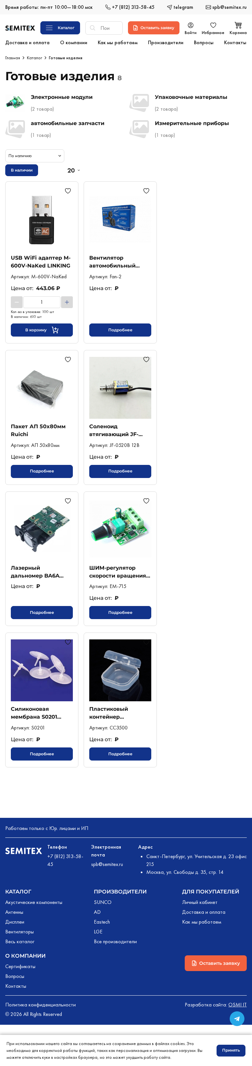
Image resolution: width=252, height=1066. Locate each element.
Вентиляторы (19, 931)
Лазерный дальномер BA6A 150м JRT (35, 572)
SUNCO (103, 902)
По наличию (20, 155)
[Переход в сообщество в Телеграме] (237, 1018)
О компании (25, 956)
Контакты (15, 986)
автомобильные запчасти (67, 123)
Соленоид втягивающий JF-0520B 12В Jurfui (113, 430)
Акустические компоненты (33, 902)
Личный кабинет (200, 902)
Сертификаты (20, 966)
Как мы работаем (201, 921)
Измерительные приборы (192, 123)
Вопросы (14, 976)
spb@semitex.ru (107, 864)
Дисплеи (14, 921)
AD (97, 912)
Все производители (115, 941)
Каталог (34, 58)
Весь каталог (19, 941)
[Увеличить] (67, 302)
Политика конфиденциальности (40, 1004)
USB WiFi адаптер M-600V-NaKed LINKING (41, 262)
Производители (120, 892)
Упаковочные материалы (191, 97)
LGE (98, 931)
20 (70, 170)
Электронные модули (62, 97)
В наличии (21, 170)
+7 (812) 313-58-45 (65, 860)
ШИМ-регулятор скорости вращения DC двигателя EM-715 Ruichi (119, 572)
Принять (231, 1050)
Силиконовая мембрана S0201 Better (34, 713)
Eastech (102, 921)
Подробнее (120, 329)
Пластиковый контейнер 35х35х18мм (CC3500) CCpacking (119, 713)
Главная (12, 58)
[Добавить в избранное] (69, 190)
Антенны (14, 912)
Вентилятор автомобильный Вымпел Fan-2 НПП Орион (116, 262)
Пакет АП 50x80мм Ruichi (38, 430)
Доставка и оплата (203, 912)
